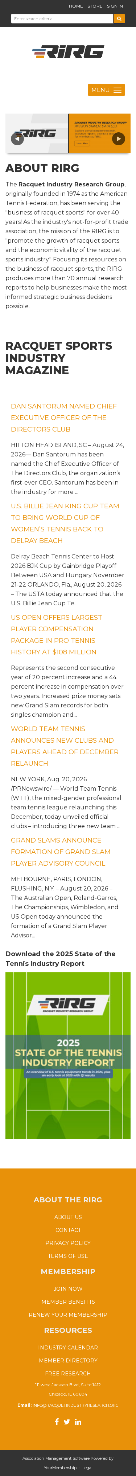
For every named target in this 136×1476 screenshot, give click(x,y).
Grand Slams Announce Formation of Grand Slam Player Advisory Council (61, 851)
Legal (87, 1467)
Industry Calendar (68, 1347)
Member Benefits (68, 1302)
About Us (68, 1217)
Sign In (115, 6)
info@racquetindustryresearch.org (76, 1405)
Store (95, 6)
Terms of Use (68, 1256)
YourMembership (60, 1467)
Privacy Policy (68, 1243)
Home (76, 6)
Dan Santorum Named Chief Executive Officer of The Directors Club (64, 417)
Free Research (68, 1373)
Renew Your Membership (68, 1315)
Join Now (68, 1289)
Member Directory (68, 1360)
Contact (68, 1230)
